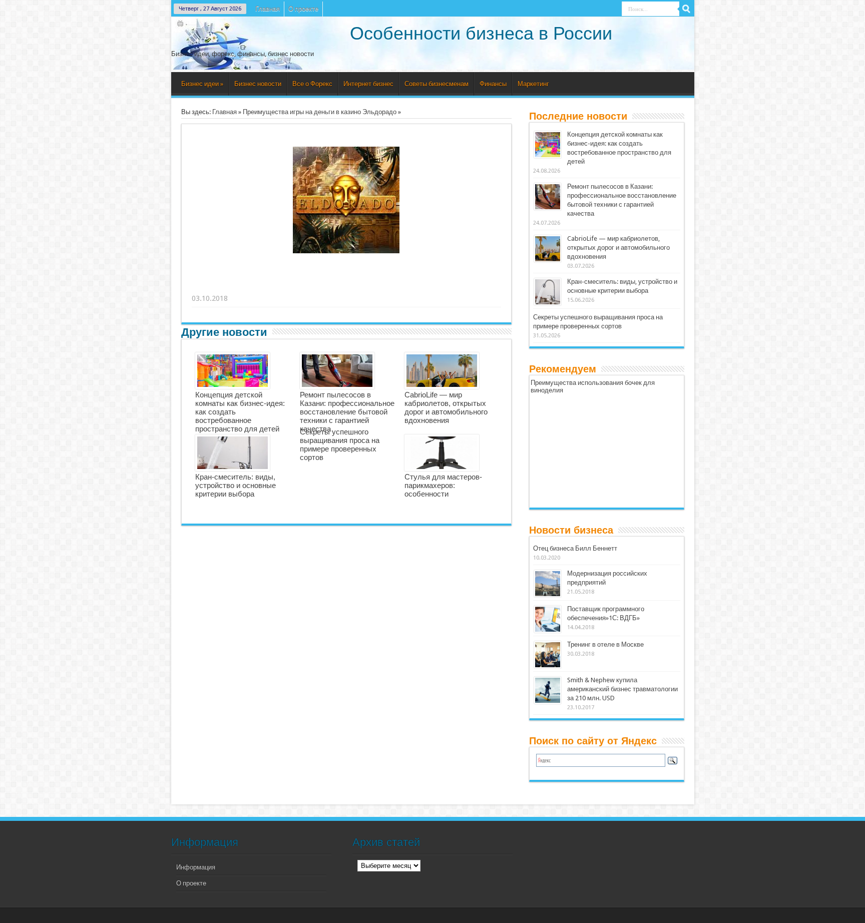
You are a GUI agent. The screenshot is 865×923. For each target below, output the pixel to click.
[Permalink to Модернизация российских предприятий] (547, 583)
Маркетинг (533, 84)
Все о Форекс (312, 84)
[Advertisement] (347, 286)
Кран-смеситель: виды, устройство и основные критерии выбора (235, 485)
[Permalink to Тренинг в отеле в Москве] (547, 654)
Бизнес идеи (202, 84)
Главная (267, 9)
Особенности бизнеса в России (481, 33)
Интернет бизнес (368, 84)
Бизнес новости (257, 84)
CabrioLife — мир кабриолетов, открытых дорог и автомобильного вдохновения (446, 407)
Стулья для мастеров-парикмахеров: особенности (443, 485)
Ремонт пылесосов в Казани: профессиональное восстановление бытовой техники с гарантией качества (347, 411)
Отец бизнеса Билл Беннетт (575, 548)
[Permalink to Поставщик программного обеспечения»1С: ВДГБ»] (547, 619)
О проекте (303, 9)
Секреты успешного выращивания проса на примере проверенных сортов (339, 444)
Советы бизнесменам (436, 84)
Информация (195, 867)
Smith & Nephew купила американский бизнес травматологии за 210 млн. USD (622, 689)
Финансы (493, 84)
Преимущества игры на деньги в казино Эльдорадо (319, 112)
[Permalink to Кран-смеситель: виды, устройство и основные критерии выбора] (547, 291)
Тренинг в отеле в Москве (605, 644)
